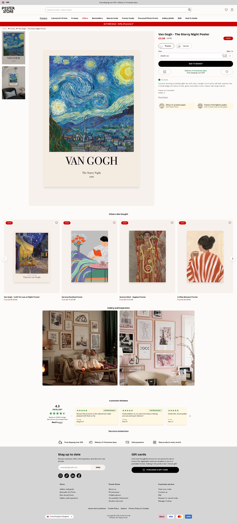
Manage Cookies (165, 501)
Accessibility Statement (118, 498)
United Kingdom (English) (59, 516)
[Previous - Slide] (4, 259)
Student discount (116, 501)
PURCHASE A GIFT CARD (157, 470)
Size (160, 51)
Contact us (162, 492)
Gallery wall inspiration (69, 498)
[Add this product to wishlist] (227, 72)
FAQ (159, 495)
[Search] (189, 9)
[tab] (226, 10)
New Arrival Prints (67, 495)
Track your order (165, 489)
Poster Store (124, 515)
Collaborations (115, 495)
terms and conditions (97, 508)
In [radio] (232, 51)
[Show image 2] (13, 82)
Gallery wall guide (67, 489)
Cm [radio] (228, 51)
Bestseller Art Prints (68, 492)
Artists (12, 29)
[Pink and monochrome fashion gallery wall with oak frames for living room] (157, 348)
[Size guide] (164, 72)
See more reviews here (118, 431)
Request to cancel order (168, 498)
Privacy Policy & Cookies (139, 508)
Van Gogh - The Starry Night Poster (32, 29)
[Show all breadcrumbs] (4, 28)
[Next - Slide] (233, 259)
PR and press (114, 492)
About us (112, 489)
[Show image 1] (13, 47)
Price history (163, 97)
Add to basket (196, 64)
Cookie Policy (113, 508)
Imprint (124, 508)
